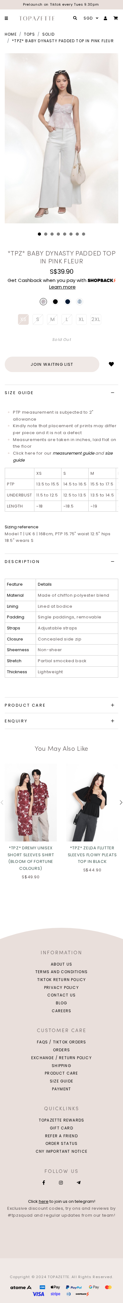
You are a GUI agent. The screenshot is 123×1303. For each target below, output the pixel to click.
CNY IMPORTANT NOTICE (61, 1151)
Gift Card (61, 1128)
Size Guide (61, 1081)
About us (62, 964)
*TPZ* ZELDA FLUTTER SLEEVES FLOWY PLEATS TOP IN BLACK (92, 854)
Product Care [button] (25, 705)
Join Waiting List (52, 364)
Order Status (61, 1143)
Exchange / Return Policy (61, 1057)
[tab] (61, 393)
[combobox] (90, 18)
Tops (29, 34)
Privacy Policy (61, 987)
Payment (61, 1089)
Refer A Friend (61, 1136)
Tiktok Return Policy (61, 979)
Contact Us (61, 995)
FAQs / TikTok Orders (61, 1042)
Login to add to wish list (111, 364)
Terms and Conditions (61, 971)
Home (11, 34)
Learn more (62, 287)
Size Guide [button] (19, 393)
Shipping (61, 1065)
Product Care (61, 1073)
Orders (61, 1050)
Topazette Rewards (61, 1120)
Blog (61, 1003)
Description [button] (22, 562)
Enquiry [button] (16, 721)
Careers (61, 1010)
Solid (48, 34)
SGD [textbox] (88, 18)
